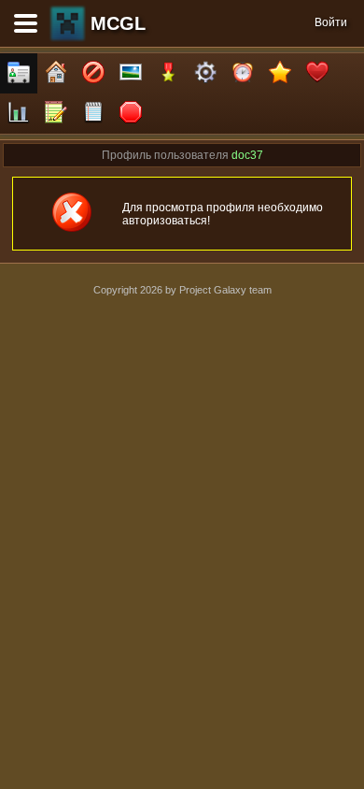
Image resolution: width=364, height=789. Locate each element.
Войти (331, 22)
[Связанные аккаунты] (317, 73)
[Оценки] (280, 73)
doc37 (247, 155)
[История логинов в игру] (56, 113)
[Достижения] (168, 73)
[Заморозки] (242, 73)
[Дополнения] (205, 73)
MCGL (118, 23)
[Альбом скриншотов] (130, 73)
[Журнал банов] (93, 73)
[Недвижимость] (56, 73)
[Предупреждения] (130, 113)
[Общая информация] (18, 73)
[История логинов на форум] (93, 113)
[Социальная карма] (18, 113)
